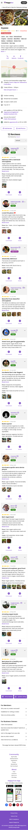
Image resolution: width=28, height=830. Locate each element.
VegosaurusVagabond (11, 112)
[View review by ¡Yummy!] (6, 458)
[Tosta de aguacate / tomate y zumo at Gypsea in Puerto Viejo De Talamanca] (9, 440)
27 (4, 11)
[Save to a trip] (22, 11)
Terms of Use (14, 816)
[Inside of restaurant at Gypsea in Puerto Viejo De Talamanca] (4, 541)
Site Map (14, 777)
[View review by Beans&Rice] (6, 249)
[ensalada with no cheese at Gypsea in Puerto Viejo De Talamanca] (9, 314)
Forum (14, 762)
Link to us (14, 775)
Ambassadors (14, 758)
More (2, 51)
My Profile (14, 757)
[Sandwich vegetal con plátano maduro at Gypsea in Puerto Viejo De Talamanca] (9, 489)
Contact (14, 773)
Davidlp (13, 330)
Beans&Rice (14, 247)
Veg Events (14, 760)
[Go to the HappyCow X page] (14, 804)
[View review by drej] (6, 363)
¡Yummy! (13, 456)
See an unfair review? (7, 736)
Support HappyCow (14, 822)
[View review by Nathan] (6, 559)
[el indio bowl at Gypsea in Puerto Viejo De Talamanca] (14, 314)
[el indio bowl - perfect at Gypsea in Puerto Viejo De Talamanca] (19, 314)
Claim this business (10, 119)
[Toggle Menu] (1, 2)
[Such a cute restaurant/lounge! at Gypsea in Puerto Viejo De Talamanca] (4, 634)
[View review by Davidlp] (6, 332)
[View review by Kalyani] (6, 652)
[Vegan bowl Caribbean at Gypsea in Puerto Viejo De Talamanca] (9, 541)
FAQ (14, 771)
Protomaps (11, 75)
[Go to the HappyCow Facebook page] (6, 804)
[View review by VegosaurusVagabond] (6, 289)
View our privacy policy (8, 715)
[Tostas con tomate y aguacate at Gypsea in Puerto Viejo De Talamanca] (4, 489)
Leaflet (6, 75)
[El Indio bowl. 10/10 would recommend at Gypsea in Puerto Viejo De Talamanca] (9, 634)
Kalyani (18, 137)
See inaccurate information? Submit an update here (13, 729)
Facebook (20, 58)
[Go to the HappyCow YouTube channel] (10, 804)
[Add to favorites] (26, 11)
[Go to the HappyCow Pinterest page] (17, 804)
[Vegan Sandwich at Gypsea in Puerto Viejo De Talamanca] (9, 396)
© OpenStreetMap (19, 75)
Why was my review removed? (10, 708)
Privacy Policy (14, 813)
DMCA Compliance (14, 819)
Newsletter (14, 764)
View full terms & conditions (9, 740)
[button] (14, 67)
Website (14, 58)
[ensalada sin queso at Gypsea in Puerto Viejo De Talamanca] (4, 314)
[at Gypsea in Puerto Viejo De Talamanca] (4, 231)
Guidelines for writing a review (10, 712)
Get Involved (14, 766)
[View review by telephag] (6, 150)
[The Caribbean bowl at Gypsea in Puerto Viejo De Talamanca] (4, 587)
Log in (24, 3)
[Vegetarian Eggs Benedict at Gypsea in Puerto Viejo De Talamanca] (9, 587)
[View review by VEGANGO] (6, 414)
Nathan (13, 557)
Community (14, 754)
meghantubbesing (15, 603)
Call (7, 58)
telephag (13, 148)
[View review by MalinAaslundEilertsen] (6, 204)
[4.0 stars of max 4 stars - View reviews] (4, 30)
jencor (13, 506)
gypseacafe (14, 122)
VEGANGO (14, 413)
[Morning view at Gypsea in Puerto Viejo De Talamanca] (4, 681)
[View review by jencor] (6, 508)
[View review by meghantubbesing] (6, 605)
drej (12, 361)
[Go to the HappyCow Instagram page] (21, 804)
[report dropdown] (25, 149)
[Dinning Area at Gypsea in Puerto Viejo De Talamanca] (19, 587)
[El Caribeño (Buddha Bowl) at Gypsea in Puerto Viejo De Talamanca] (24, 587)
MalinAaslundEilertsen (16, 202)
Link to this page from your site (10, 733)
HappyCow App (14, 781)
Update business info (10, 114)
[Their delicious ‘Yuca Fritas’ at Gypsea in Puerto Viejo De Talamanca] (14, 587)
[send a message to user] (18, 148)
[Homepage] (8, 3)
